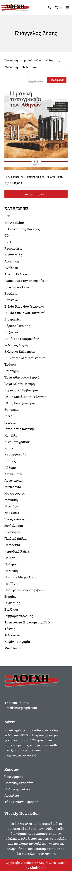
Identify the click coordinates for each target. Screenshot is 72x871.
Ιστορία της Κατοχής (19, 429)
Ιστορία (10, 422)
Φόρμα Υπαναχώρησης (21, 802)
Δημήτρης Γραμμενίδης (21, 339)
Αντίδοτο (11, 268)
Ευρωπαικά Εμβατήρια (21, 390)
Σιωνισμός (12, 603)
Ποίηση (9, 558)
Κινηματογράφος (17, 442)
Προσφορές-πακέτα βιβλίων (25, 590)
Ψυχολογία (12, 648)
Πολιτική (11, 571)
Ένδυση (10, 364)
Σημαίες (10, 596)
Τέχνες (9, 629)
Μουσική (11, 500)
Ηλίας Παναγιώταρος (20, 403)
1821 (7, 216)
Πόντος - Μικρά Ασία (20, 577)
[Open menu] (67, 7)
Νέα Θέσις (12, 513)
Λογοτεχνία (13, 480)
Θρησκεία (11, 409)
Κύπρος (10, 461)
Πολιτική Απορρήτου (19, 783)
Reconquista (13, 248)
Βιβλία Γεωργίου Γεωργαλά (24, 306)
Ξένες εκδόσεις (15, 519)
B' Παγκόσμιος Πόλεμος (22, 229)
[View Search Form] (49, 7)
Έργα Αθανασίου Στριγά (22, 377)
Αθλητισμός (13, 255)
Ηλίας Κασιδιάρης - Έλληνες (25, 397)
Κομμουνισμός (15, 455)
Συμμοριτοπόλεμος (18, 616)
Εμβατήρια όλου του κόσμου (25, 358)
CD (6, 235)
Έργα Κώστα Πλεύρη (19, 384)
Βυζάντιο (11, 332)
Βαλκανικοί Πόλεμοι (19, 287)
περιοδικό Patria (16, 551)
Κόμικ (8, 448)
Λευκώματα (13, 474)
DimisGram (38, 867)
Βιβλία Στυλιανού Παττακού (24, 313)
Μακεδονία (12, 487)
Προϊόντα (11, 583)
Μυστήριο (11, 506)
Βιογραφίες (12, 319)
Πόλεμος (11, 564)
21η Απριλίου (14, 222)
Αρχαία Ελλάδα (15, 274)
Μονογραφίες (14, 493)
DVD (7, 242)
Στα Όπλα (11, 609)
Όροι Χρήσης (13, 776)
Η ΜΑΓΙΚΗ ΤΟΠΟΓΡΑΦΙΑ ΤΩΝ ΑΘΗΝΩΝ (33, 177)
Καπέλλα (10, 435)
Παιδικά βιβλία (15, 538)
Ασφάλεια (11, 795)
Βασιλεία (11, 293)
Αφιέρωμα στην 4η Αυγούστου (26, 280)
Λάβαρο (10, 467)
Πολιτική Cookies (17, 789)
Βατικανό (11, 300)
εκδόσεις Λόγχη (16, 345)
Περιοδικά (12, 545)
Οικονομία (12, 532)
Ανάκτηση (11, 261)
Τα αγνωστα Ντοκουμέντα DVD (27, 622)
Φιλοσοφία (12, 635)
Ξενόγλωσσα (13, 525)
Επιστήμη (11, 371)
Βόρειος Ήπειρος (17, 326)
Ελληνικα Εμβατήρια (19, 351)
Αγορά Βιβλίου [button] (36, 194)
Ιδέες (8, 416)
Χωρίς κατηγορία (17, 641)
